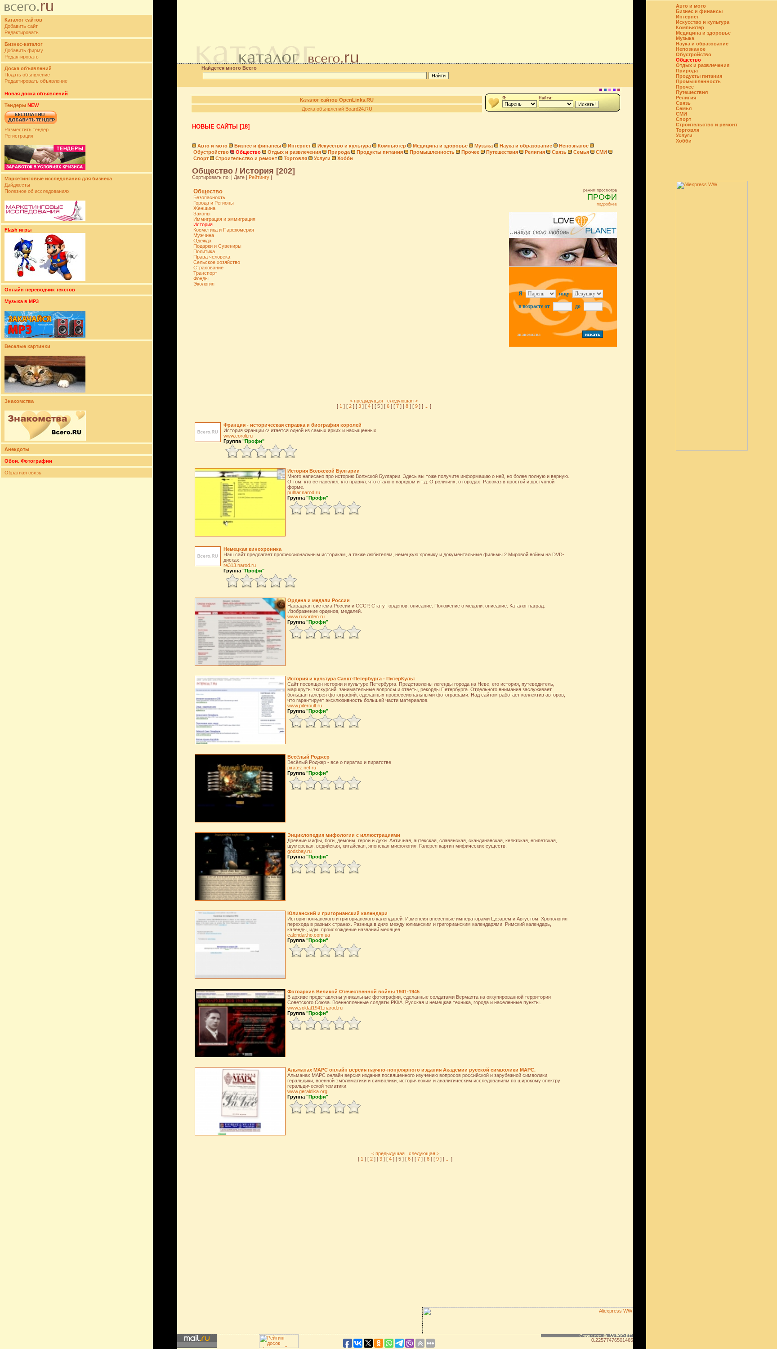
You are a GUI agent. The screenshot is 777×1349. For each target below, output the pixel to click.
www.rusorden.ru (306, 616)
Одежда (202, 240)
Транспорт (205, 273)
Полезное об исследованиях (37, 191)
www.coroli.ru (238, 435)
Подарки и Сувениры (217, 246)
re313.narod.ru (239, 565)
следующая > (402, 400)
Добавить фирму (23, 50)
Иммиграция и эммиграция (224, 219)
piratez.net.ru (301, 767)
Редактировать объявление (35, 81)
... (426, 406)
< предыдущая (366, 400)
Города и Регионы (213, 202)
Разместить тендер (26, 129)
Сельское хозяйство (216, 262)
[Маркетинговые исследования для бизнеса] (44, 219)
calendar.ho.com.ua (308, 935)
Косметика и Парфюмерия (223, 229)
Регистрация (18, 135)
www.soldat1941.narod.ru (315, 1007)
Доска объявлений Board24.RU (337, 109)
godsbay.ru (299, 851)
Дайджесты (17, 185)
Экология (203, 283)
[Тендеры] (44, 168)
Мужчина (203, 235)
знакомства (528, 334)
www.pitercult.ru (304, 705)
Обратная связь (22, 472)
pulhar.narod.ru (303, 492)
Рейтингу (259, 177)
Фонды (201, 278)
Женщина (204, 208)
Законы (201, 213)
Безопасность (209, 197)
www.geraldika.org (307, 1091)
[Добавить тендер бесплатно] (30, 124)
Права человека (211, 256)
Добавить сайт (21, 26)
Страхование (208, 267)
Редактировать (21, 32)
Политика (204, 251)
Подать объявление (27, 74)
